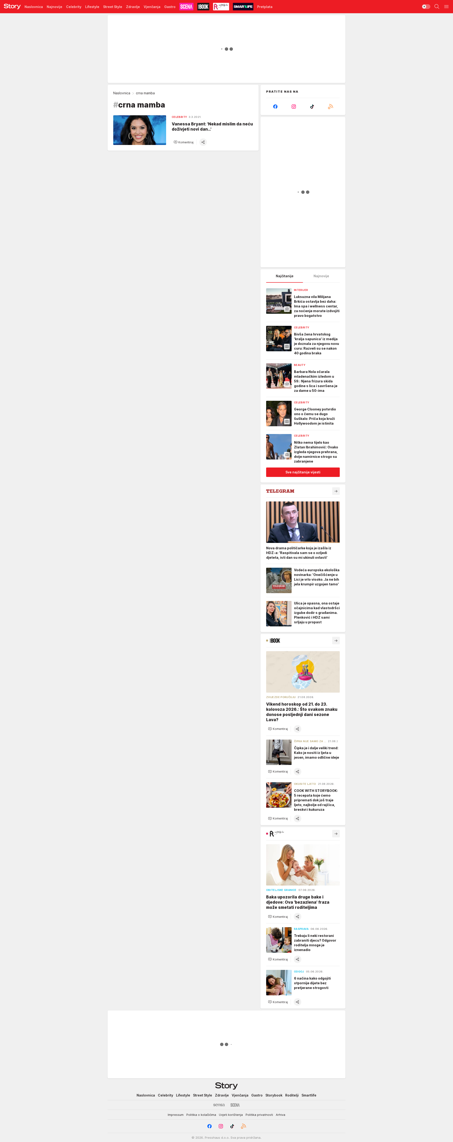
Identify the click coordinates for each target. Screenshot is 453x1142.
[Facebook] (275, 106)
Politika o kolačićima (201, 1115)
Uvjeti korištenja (231, 1115)
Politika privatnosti (259, 1115)
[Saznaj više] (336, 491)
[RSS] (330, 106)
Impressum (176, 1115)
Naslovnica (121, 93)
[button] (183, 142)
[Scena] (235, 1105)
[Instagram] (294, 106)
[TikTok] (312, 106)
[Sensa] (219, 1105)
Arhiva (280, 1115)
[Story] (12, 6)
